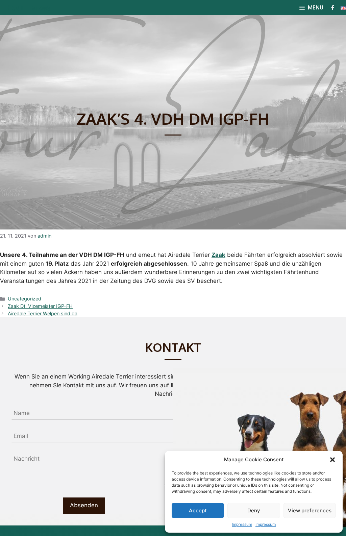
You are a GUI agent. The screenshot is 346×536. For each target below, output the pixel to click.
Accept (198, 510)
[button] (332, 459)
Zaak (218, 254)
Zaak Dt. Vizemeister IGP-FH (40, 306)
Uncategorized (24, 298)
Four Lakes (29, 7)
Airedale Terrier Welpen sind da (42, 313)
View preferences (309, 510)
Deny (253, 510)
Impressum (242, 524)
